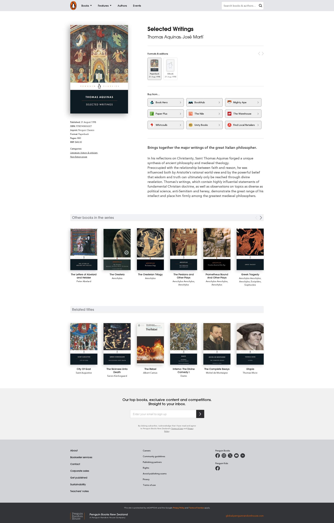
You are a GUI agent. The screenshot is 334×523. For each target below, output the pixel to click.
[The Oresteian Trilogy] (150, 249)
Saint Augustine (84, 372)
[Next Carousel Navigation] (261, 218)
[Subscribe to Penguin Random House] (200, 414)
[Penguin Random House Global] (80, 515)
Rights (146, 467)
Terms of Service (196, 507)
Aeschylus (117, 278)
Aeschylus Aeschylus (183, 281)
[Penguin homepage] (73, 5)
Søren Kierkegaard (117, 375)
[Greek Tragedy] (250, 249)
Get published (78, 477)
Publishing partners (152, 462)
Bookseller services (81, 457)
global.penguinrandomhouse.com (245, 515)
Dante (184, 375)
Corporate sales (79, 470)
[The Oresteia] (117, 249)
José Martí (193, 36)
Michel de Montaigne (217, 372)
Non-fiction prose (78, 156)
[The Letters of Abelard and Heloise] (83, 249)
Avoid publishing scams (154, 473)
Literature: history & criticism (84, 152)
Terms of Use (177, 428)
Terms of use (149, 484)
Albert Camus (150, 372)
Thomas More (250, 372)
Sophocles (250, 284)
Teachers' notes (79, 491)
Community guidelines (154, 456)
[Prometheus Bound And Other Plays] (216, 249)
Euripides (256, 281)
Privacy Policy (178, 507)
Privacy (146, 479)
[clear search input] (260, 6)
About (74, 450)
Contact (75, 464)
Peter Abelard (84, 281)
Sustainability (78, 484)
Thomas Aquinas (164, 36)
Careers (146, 450)
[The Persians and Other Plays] (183, 249)
